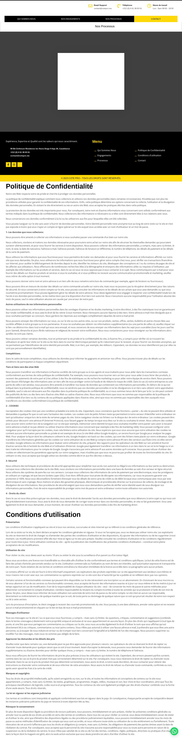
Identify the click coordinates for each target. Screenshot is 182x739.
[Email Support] (90, 6)
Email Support (100, 5)
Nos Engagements (70, 19)
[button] (174, 731)
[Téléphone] (119, 6)
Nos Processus (114, 19)
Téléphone (127, 5)
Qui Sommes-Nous (26, 19)
